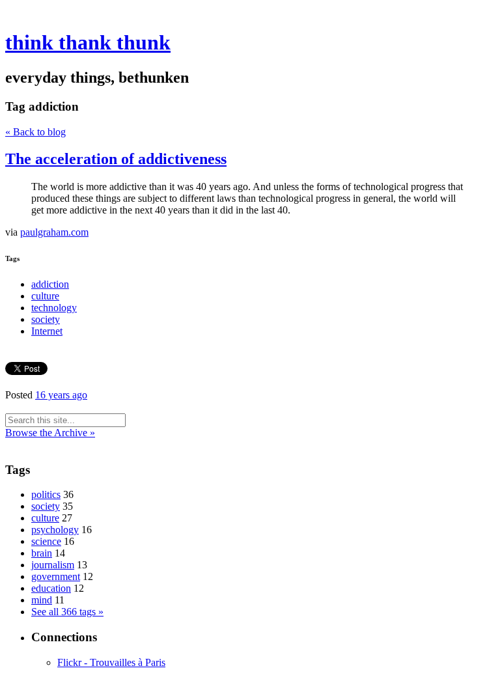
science (46, 541)
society (45, 319)
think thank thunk (88, 42)
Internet (46, 331)
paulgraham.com (54, 232)
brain (41, 553)
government (55, 576)
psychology (55, 529)
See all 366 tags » (67, 611)
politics (46, 494)
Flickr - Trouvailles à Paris (111, 662)
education (51, 588)
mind (41, 599)
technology (54, 307)
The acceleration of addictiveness (116, 158)
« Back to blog (35, 131)
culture (45, 295)
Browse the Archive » (50, 432)
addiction (50, 284)
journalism (52, 564)
